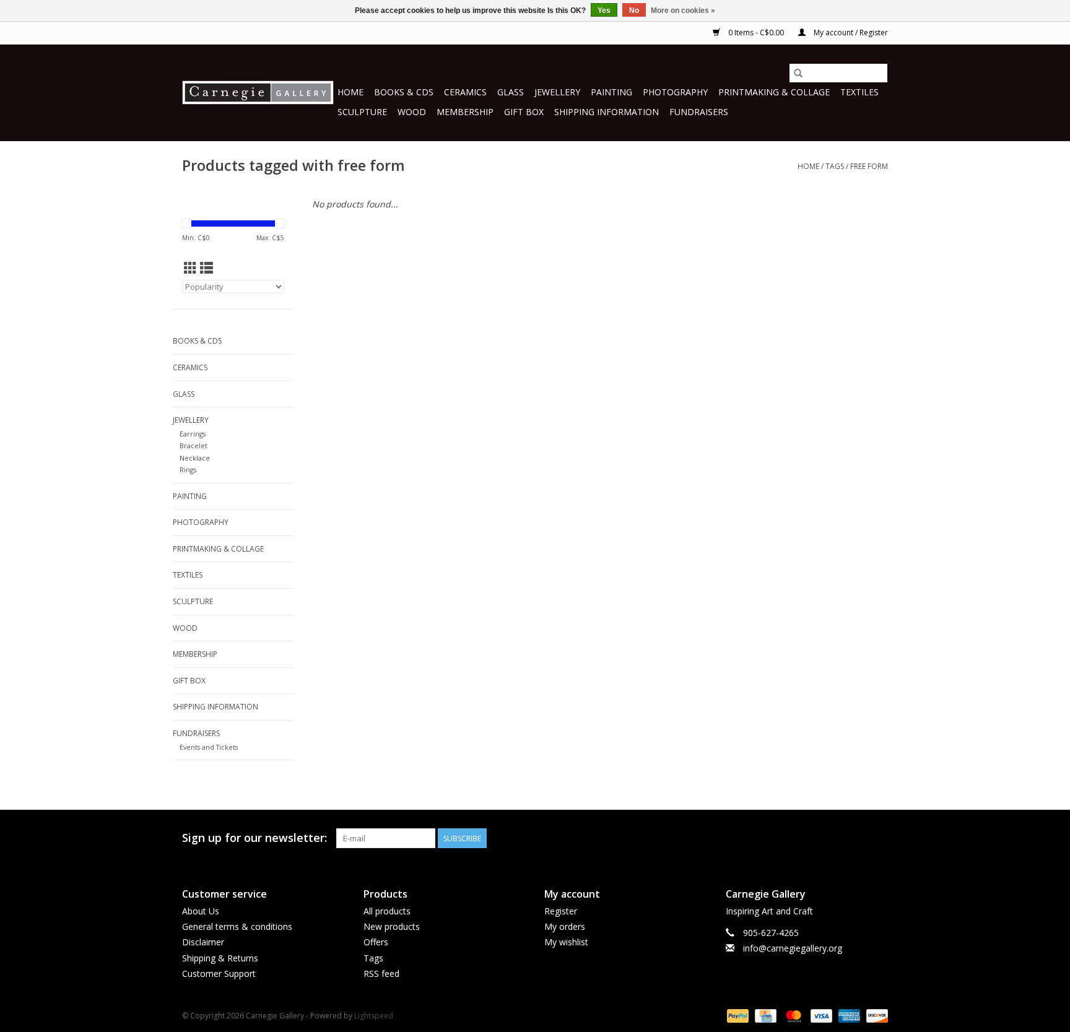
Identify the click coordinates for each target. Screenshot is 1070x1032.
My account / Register (850, 32)
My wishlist (566, 942)
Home (350, 92)
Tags (834, 166)
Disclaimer (203, 942)
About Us (200, 911)
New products (391, 926)
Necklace (195, 457)
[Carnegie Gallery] (258, 92)
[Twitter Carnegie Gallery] (833, 838)
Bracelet (193, 445)
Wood (412, 112)
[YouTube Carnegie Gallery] (856, 838)
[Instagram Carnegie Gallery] (878, 838)
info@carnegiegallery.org (792, 948)
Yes (604, 10)
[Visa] (820, 1015)
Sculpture (362, 112)
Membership (465, 112)
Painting (611, 92)
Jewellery (557, 92)
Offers (375, 942)
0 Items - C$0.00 (756, 32)
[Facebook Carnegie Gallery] (811, 838)
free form (869, 166)
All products (387, 911)
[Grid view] (190, 268)
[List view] (206, 268)
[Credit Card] (764, 1015)
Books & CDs (403, 92)
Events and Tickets (209, 747)
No (634, 10)
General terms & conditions (237, 926)
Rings (188, 469)
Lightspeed (373, 1015)
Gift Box (524, 112)
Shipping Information (606, 112)
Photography (675, 92)
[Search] (798, 73)
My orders (564, 926)
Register (560, 911)
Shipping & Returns (220, 958)
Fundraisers (698, 112)
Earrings (193, 433)
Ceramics (465, 92)
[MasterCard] (792, 1015)
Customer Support (219, 973)
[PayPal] (736, 1015)
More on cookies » (683, 10)
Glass (510, 92)
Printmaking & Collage (774, 92)
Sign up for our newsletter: (254, 837)
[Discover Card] (875, 1015)
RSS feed (381, 973)
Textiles (859, 92)
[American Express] (848, 1015)
